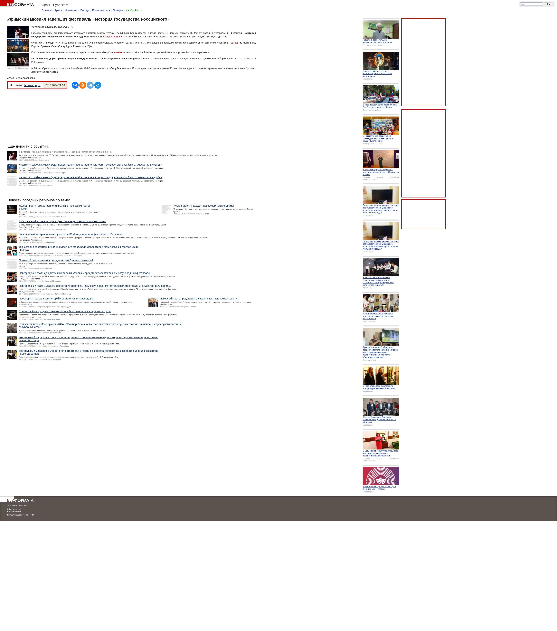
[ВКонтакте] (75, 85)
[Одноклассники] (82, 85)
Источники (71, 10)
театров (234, 42)
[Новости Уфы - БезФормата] (17, 3)
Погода (84, 10)
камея (117, 52)
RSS (33, 515)
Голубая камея (112, 36)
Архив (58, 10)
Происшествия (101, 10)
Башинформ (32, 85)
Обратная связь (14, 509)
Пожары (118, 10)
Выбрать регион (14, 511)
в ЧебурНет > (134, 10)
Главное (46, 10)
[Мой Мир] (97, 85)
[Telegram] (90, 85)
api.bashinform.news (20, 68)
